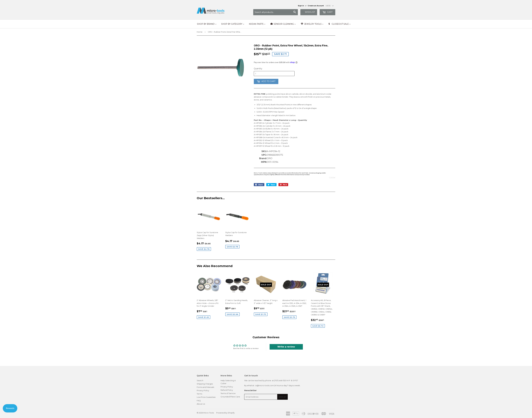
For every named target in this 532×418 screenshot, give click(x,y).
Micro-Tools (208, 413)
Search (200, 380)
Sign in (301, 6)
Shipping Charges (205, 384)
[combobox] (275, 12)
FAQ (199, 400)
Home (199, 32)
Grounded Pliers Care (230, 397)
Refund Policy (227, 390)
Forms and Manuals (205, 387)
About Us (201, 404)
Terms (199, 394)
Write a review (286, 346)
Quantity (258, 68)
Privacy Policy (203, 390)
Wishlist (310, 12)
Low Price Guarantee (206, 397)
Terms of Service (228, 393)
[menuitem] (207, 24)
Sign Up (282, 397)
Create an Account (316, 6)
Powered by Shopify (225, 413)
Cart (329, 12)
